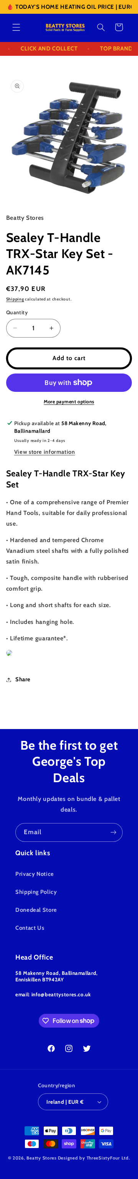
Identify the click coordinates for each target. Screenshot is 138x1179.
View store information (44, 451)
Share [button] (23, 679)
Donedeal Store (36, 909)
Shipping (15, 299)
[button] (16, 27)
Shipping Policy (36, 891)
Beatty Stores (41, 1158)
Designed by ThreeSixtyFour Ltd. (94, 1158)
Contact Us (29, 927)
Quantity (17, 312)
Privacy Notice (34, 873)
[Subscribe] (113, 832)
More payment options (69, 401)
